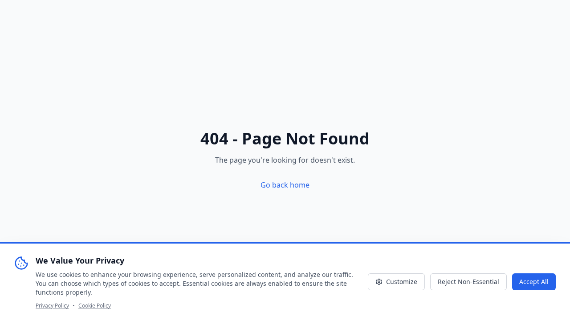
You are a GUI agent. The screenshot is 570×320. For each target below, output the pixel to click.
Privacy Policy (52, 305)
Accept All (534, 281)
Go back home (285, 185)
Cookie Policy (94, 305)
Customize (401, 281)
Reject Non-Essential (468, 281)
